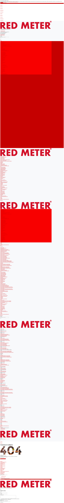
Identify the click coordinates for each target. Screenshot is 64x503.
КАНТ (1, 131)
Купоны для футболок (3, 73)
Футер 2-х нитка (2, 43)
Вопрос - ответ (2, 469)
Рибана (1, 98)
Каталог (1, 461)
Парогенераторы (2, 57)
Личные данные (2, 472)
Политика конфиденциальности (4, 146)
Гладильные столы (2, 111)
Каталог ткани (2, 79)
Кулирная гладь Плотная (3, 250)
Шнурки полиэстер (2, 115)
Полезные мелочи (2, 64)
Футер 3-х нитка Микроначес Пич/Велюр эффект (6, 94)
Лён (0, 51)
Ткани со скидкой (2, 67)
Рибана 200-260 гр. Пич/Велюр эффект (5, 100)
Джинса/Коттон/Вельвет (3, 102)
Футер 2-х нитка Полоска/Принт (4, 85)
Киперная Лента (2, 113)
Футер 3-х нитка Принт (3, 256)
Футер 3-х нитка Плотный (3, 89)
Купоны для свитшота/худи (4, 74)
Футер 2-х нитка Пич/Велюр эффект (5, 86)
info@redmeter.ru (2, 34)
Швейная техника (2, 107)
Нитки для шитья (2, 134)
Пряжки (1, 135)
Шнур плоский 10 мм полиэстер (4, 117)
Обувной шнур (2, 132)
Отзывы (1, 76)
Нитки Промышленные (3, 136)
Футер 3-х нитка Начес (3, 45)
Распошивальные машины (3, 55)
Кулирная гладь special (3, 83)
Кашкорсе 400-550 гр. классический (5, 264)
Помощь (1, 467)
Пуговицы (1, 63)
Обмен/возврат (2, 468)
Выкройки (1, 141)
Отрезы (1, 137)
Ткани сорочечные (2, 104)
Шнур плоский (2, 122)
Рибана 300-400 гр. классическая (4, 99)
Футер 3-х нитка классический (4, 87)
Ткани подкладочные (3, 53)
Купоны (1, 72)
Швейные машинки (3, 54)
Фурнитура (1, 58)
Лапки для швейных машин (4, 66)
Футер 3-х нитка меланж (3, 88)
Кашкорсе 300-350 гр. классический (5, 96)
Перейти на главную (3, 458)
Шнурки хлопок (2, 62)
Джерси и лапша (2, 48)
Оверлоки (1, 109)
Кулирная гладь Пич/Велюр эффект (5, 82)
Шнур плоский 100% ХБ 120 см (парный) (5, 133)
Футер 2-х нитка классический (4, 252)
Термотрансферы (2, 59)
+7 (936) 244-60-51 (2, 428)
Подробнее (5, 2)
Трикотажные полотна (3, 80)
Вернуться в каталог (3, 459)
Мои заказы (1, 473)
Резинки (1, 61)
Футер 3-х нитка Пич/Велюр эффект (5, 44)
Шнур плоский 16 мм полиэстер (4, 118)
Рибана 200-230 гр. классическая (4, 266)
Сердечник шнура (2, 116)
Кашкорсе (1, 47)
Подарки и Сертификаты (3, 128)
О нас (1, 424)
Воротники (1, 60)
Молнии (1, 130)
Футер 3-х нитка (2, 139)
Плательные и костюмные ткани (4, 50)
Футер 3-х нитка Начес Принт (4, 92)
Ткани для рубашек (3, 52)
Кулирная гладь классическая (4, 81)
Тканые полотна (2, 49)
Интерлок (1, 46)
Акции (1, 144)
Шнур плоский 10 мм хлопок (4, 123)
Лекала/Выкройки (2, 71)
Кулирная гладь (2, 42)
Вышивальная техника (3, 56)
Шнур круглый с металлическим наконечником (6, 119)
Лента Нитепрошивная (3, 65)
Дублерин (1, 129)
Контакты (1, 147)
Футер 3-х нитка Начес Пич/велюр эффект (6, 93)
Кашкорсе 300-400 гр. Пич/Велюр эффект (6, 97)
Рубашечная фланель (3, 105)
